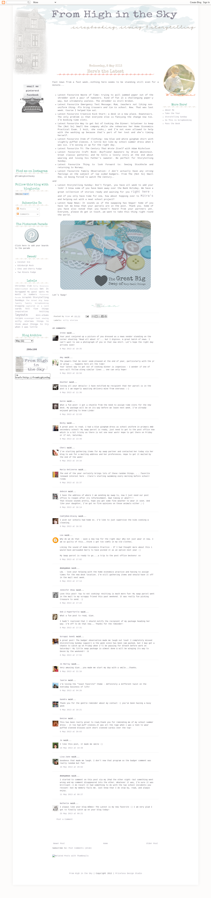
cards (18, 308)
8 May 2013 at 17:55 (71, 655)
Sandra (63, 699)
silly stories (70, 320)
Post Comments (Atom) (80, 848)
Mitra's (147, 196)
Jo (61, 740)
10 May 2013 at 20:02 (71, 767)
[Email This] (93, 316)
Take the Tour (172, 113)
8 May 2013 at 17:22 (71, 603)
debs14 (63, 491)
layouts (21, 315)
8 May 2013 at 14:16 (71, 461)
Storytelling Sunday (176, 117)
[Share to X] (99, 316)
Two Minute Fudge (26, 272)
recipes (19, 318)
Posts (22, 209)
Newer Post (59, 843)
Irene (63, 333)
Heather (64, 382)
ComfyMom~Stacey (68, 516)
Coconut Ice (23, 262)
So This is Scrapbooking (178, 120)
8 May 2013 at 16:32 (71, 526)
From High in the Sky (80, 873)
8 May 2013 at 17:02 (71, 559)
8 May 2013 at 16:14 (71, 507)
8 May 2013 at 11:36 (71, 392)
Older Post (152, 843)
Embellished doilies (26, 289)
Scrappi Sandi (67, 637)
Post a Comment (65, 819)
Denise (63, 718)
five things (41, 309)
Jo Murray (65, 664)
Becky (63, 423)
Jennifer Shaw (67, 590)
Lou (61, 535)
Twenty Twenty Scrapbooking (32, 303)
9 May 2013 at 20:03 (71, 732)
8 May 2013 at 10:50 (71, 373)
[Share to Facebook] (102, 316)
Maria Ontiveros (68, 470)
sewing (45, 318)
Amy (61, 357)
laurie (63, 680)
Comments (24, 214)
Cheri (63, 448)
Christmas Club (23, 286)
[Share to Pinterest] (105, 316)
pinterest (32, 90)
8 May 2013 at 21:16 (71, 671)
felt (27, 309)
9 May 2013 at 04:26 (71, 690)
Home (105, 843)
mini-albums (42, 315)
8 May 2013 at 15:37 (71, 483)
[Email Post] (87, 316)
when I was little (26, 327)
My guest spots (36, 292)
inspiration (21, 312)
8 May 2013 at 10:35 (71, 349)
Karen (63, 401)
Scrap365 (26, 297)
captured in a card (37, 306)
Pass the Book (172, 124)
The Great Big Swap (37, 300)
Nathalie (64, 803)
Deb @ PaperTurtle (69, 612)
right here (140, 191)
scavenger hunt (32, 318)
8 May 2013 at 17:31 (71, 628)
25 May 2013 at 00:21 (71, 813)
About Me (169, 110)
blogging (19, 306)
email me (33, 86)
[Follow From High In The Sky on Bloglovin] (22, 195)
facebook (33, 95)
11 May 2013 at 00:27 (71, 794)
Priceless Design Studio (128, 873)
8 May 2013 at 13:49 (71, 439)
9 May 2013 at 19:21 (71, 710)
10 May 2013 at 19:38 (71, 748)
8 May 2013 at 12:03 (71, 414)
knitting (44, 312)
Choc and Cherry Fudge (29, 269)
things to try (39, 324)
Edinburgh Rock (25, 265)
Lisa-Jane (65, 757)
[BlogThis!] (96, 316)
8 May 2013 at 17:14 (71, 581)
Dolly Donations (41, 286)
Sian (68, 316)
